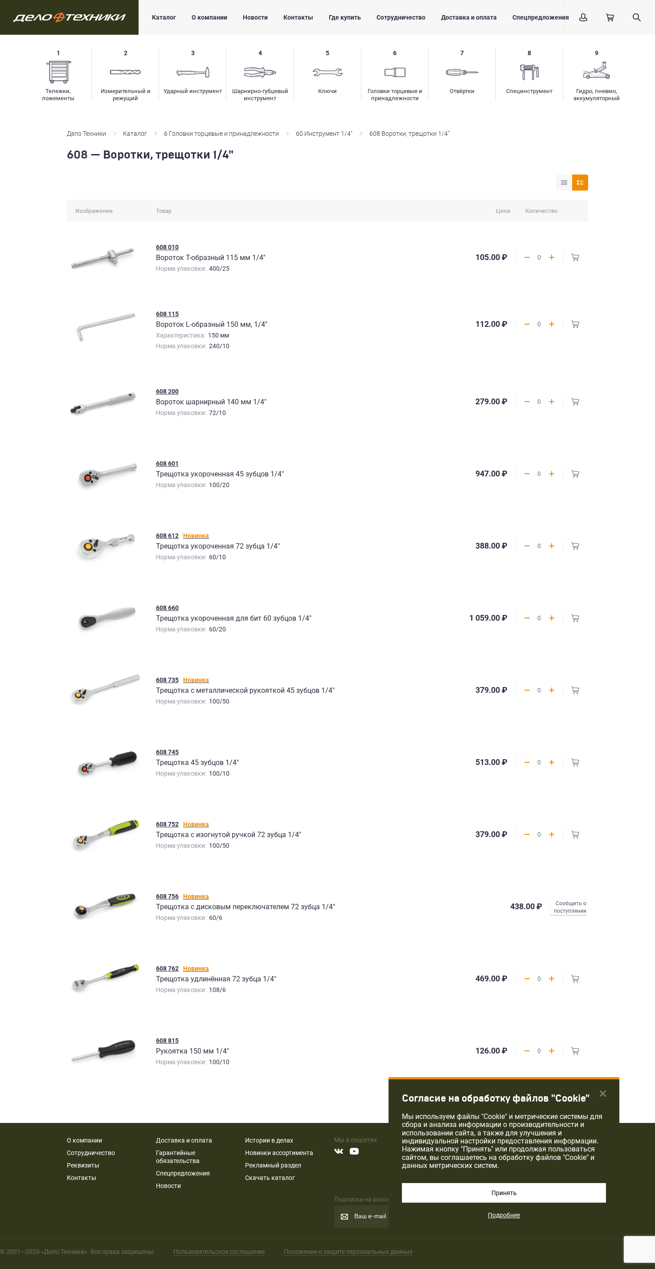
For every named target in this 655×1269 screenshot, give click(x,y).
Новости (255, 17)
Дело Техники (86, 133)
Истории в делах (269, 1140)
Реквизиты (83, 1165)
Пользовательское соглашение (219, 1251)
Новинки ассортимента (279, 1152)
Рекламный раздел (273, 1165)
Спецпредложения (540, 17)
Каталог (164, 17)
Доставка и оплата (469, 17)
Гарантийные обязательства (178, 1156)
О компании (209, 17)
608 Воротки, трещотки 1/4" (409, 133)
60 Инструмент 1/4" (324, 133)
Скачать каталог (270, 1177)
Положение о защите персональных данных (348, 1251)
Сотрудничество (401, 17)
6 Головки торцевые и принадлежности (221, 133)
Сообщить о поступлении (570, 907)
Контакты (298, 17)
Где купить (345, 17)
